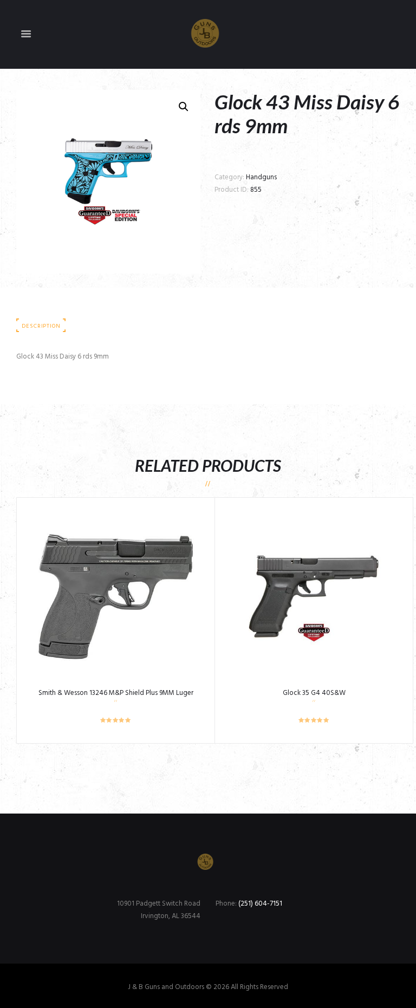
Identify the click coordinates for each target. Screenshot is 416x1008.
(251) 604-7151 (260, 903)
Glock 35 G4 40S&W (314, 693)
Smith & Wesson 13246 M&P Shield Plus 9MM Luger (115, 693)
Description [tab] (41, 326)
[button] (183, 106)
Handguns (261, 177)
